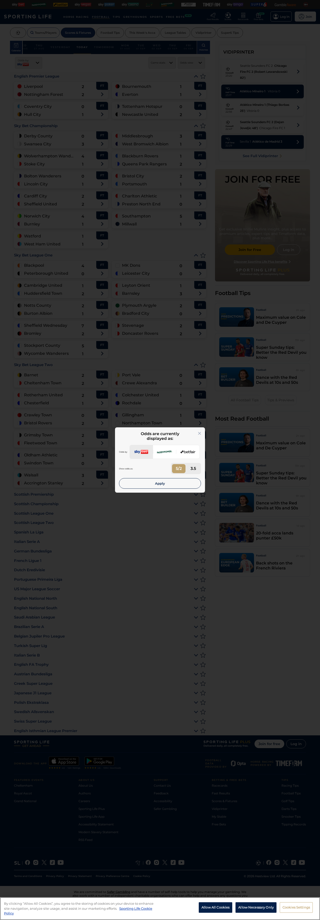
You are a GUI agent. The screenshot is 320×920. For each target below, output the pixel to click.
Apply (160, 483)
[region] (160, 908)
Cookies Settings (296, 907)
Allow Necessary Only (256, 907)
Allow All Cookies (216, 907)
